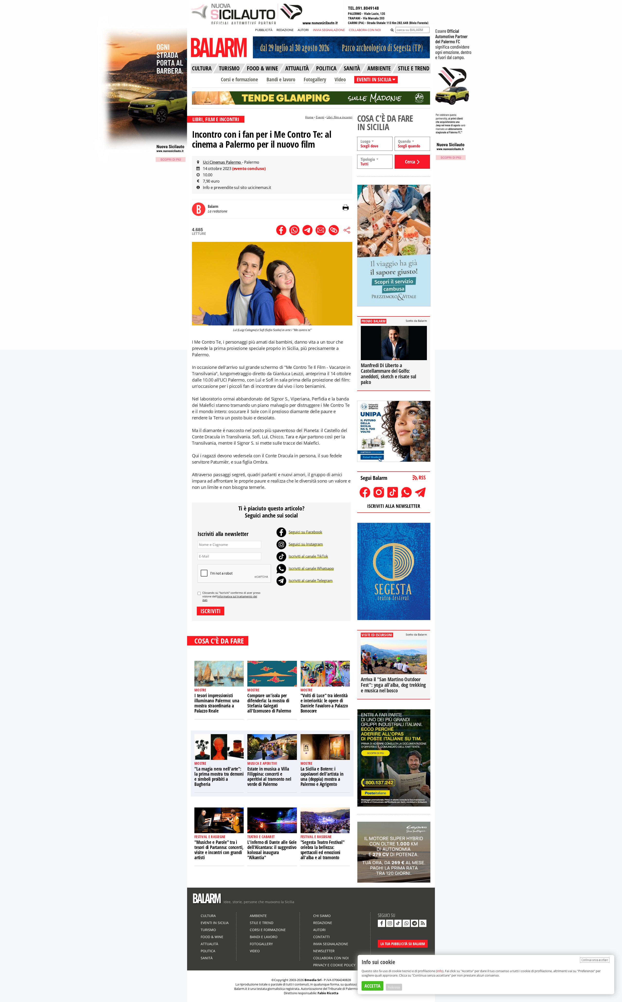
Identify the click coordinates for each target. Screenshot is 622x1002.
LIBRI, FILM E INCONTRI (215, 119)
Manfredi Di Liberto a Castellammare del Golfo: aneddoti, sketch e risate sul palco (388, 373)
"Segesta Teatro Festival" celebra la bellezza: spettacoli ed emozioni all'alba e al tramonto (323, 850)
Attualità (209, 944)
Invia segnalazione (330, 944)
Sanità (207, 958)
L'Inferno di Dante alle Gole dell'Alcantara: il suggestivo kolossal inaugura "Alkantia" (271, 850)
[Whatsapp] (281, 568)
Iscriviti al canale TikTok (308, 556)
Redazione (322, 922)
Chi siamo (322, 915)
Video (340, 79)
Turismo (208, 929)
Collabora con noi (331, 958)
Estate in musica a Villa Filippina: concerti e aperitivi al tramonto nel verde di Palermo (269, 776)
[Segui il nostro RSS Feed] (422, 923)
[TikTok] (281, 556)
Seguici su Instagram (306, 544)
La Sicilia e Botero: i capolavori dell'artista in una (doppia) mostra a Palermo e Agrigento (322, 776)
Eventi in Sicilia (215, 922)
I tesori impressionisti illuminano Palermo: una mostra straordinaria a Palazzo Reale (216, 703)
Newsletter (324, 951)
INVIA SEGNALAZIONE (329, 30)
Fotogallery (315, 79)
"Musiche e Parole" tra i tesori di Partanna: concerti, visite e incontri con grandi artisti (218, 850)
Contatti (321, 936)
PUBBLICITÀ (263, 30)
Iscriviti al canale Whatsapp (311, 568)
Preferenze (394, 987)
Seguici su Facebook (305, 531)
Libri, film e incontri (339, 117)
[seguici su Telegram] (414, 923)
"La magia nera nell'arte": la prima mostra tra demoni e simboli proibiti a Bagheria (219, 776)
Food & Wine (212, 936)
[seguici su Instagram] (389, 923)
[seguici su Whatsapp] (406, 923)
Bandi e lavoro (281, 79)
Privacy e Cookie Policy (334, 965)
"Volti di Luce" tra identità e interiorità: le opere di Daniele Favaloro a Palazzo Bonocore (324, 703)
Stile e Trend (261, 922)
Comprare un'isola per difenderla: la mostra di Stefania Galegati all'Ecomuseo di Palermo (269, 703)
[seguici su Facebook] (381, 923)
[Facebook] (281, 531)
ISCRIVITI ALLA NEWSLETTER (393, 506)
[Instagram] (281, 544)
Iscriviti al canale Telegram (311, 580)
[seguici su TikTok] (398, 923)
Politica (208, 951)
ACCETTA (372, 986)
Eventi (320, 117)
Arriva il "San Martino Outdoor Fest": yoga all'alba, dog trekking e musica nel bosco (393, 685)
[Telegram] (281, 580)
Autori (319, 929)
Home (309, 117)
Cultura (208, 915)
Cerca (410, 161)
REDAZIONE (285, 30)
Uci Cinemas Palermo (222, 162)
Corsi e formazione (239, 79)
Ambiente (258, 915)
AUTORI (303, 30)
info (439, 971)
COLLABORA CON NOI (365, 30)
